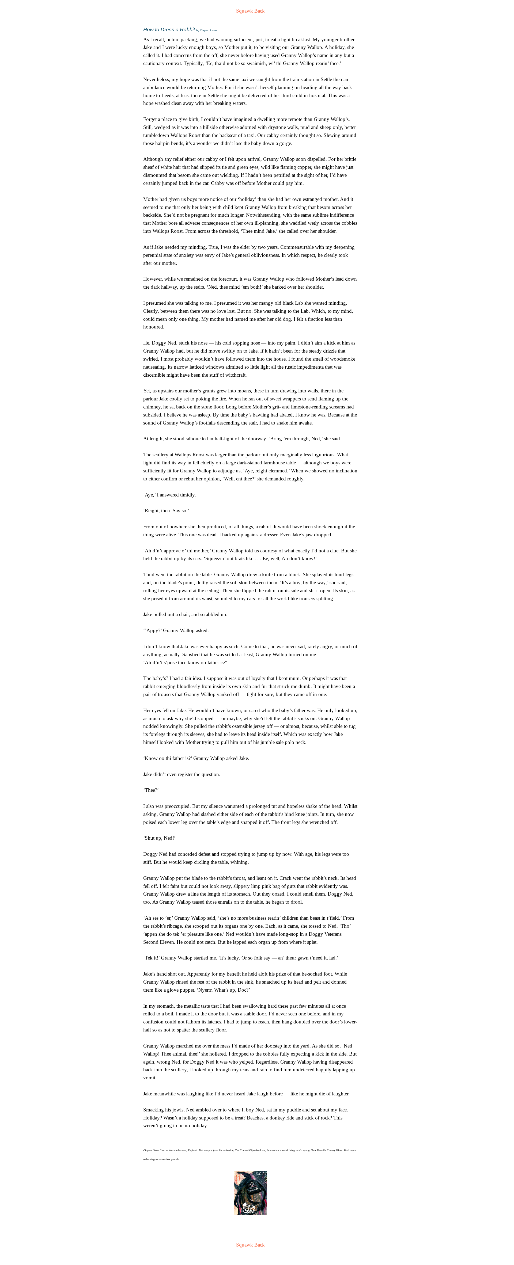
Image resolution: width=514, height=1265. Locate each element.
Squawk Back (250, 11)
